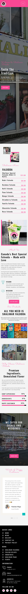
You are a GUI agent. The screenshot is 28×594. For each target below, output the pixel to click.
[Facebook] (3, 590)
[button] (3, 496)
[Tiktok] (15, 590)
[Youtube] (11, 590)
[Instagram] (7, 590)
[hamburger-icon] (23, 3)
